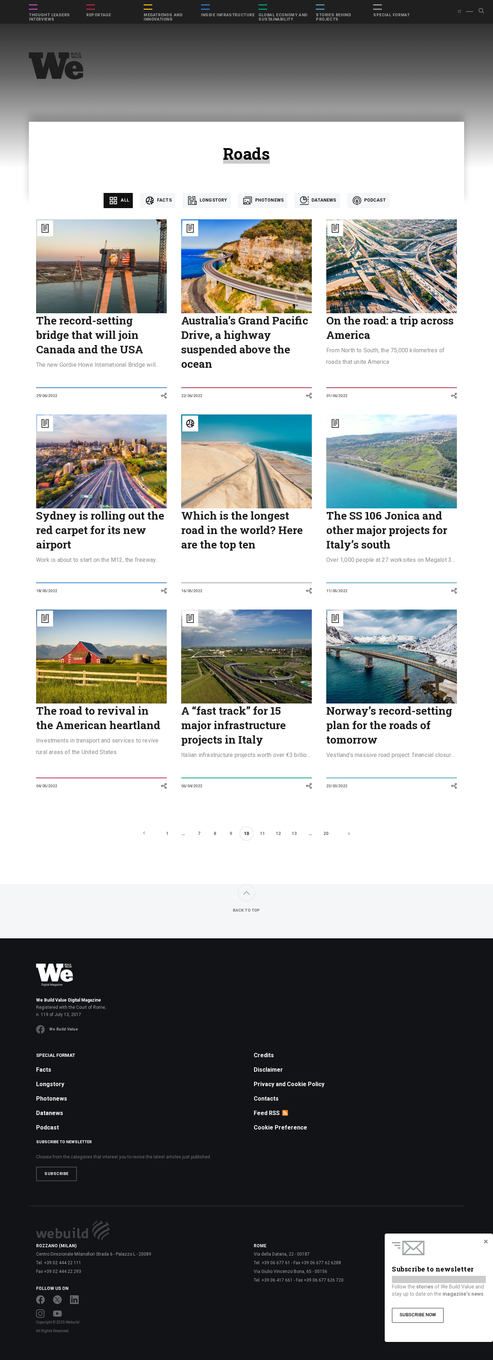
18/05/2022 (46, 591)
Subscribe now (418, 1314)
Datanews (323, 200)
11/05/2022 (336, 591)
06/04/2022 (191, 786)
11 (262, 833)
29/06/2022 (46, 395)
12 (278, 833)
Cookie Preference (280, 1127)
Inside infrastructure (228, 15)
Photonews (269, 200)
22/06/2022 (191, 395)
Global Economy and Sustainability (283, 17)
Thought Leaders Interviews (49, 17)
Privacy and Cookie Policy (289, 1084)
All (124, 200)
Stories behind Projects (333, 17)
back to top (246, 910)
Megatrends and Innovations (163, 17)
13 (294, 833)
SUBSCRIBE (56, 1173)
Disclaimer (268, 1069)
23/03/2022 (336, 786)
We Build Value (63, 1029)
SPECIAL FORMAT (391, 15)
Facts (164, 200)
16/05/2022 (191, 591)
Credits (264, 1055)
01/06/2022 (336, 395)
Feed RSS (267, 1113)
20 (325, 833)
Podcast (374, 200)
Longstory (212, 200)
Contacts (266, 1098)
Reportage (98, 15)
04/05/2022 (46, 786)
